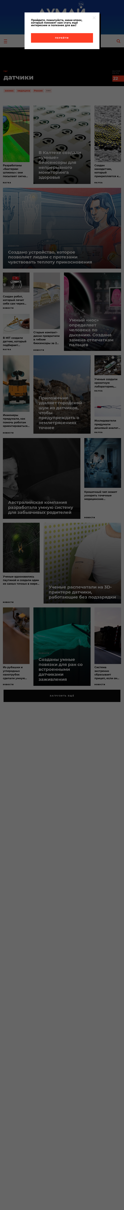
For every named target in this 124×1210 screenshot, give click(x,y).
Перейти (62, 38)
